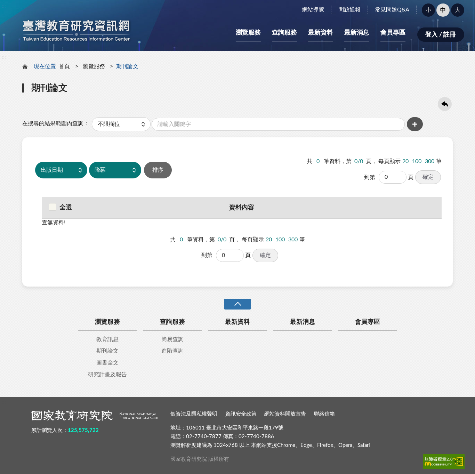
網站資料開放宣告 (285, 414)
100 (416, 161)
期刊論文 (107, 351)
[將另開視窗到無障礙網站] (444, 461)
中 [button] (443, 10)
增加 (415, 124)
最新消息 (356, 33)
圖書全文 (107, 362)
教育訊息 (107, 339)
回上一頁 (445, 104)
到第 (369, 177)
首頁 (64, 66)
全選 (65, 207)
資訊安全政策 (241, 414)
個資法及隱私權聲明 (193, 414)
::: (4, 6)
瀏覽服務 (248, 33)
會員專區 (392, 33)
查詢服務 (284, 33)
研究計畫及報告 (107, 374)
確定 (428, 177)
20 (405, 161)
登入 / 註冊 (440, 35)
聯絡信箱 (324, 414)
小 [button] (428, 10)
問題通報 (349, 10)
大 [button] (457, 10)
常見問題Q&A (392, 10)
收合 (237, 304)
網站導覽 (313, 10)
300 (429, 161)
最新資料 (320, 33)
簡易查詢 (172, 339)
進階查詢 (172, 351)
